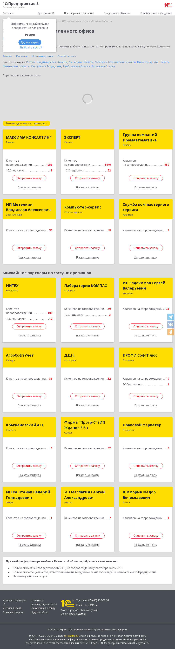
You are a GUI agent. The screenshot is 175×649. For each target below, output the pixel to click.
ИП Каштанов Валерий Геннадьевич (28, 495)
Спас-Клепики (67, 56)
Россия (30, 62)
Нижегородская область (153, 62)
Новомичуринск (42, 56)
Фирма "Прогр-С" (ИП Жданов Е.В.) (84, 425)
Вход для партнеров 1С (14, 602)
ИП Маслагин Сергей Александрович (84, 495)
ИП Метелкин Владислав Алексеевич (28, 207)
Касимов (22, 56)
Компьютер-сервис (82, 207)
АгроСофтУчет (20, 355)
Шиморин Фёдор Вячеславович (139, 495)
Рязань (7, 56)
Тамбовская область (76, 66)
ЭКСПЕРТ (72, 137)
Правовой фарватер (142, 425)
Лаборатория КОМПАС (85, 285)
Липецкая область (81, 62)
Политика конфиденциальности (44, 602)
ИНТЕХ (12, 285)
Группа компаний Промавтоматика (140, 137)
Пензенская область (16, 66)
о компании (71, 635)
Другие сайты (40, 612)
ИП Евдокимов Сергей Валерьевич (144, 285)
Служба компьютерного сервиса (146, 207)
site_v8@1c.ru (90, 605)
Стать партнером (13, 612)
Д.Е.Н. (69, 355)
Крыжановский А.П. (25, 425)
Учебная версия (12, 608)
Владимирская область (51, 62)
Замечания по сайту (43, 608)
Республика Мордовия (46, 66)
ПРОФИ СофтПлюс (140, 355)
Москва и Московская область (115, 62)
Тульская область (103, 66)
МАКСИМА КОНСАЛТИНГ (28, 137)
